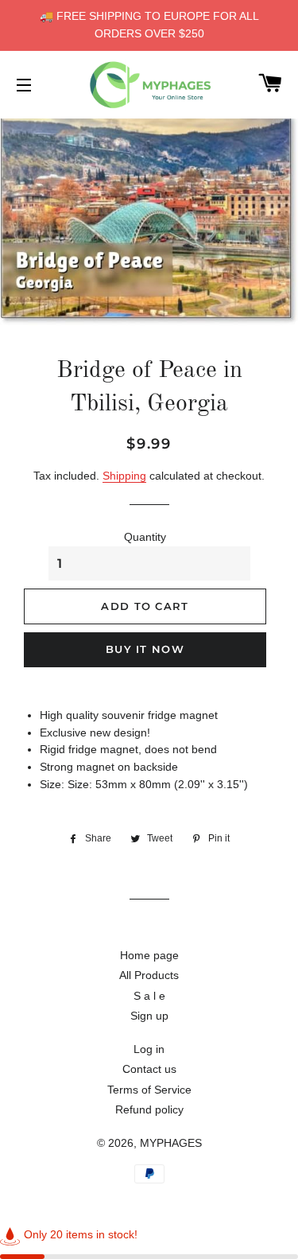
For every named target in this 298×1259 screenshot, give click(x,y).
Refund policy (149, 1109)
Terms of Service (149, 1089)
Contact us (149, 1069)
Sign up (149, 1015)
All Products (149, 975)
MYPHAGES (171, 1143)
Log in (149, 1049)
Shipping (124, 475)
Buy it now (145, 649)
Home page (149, 955)
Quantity (145, 536)
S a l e (149, 995)
